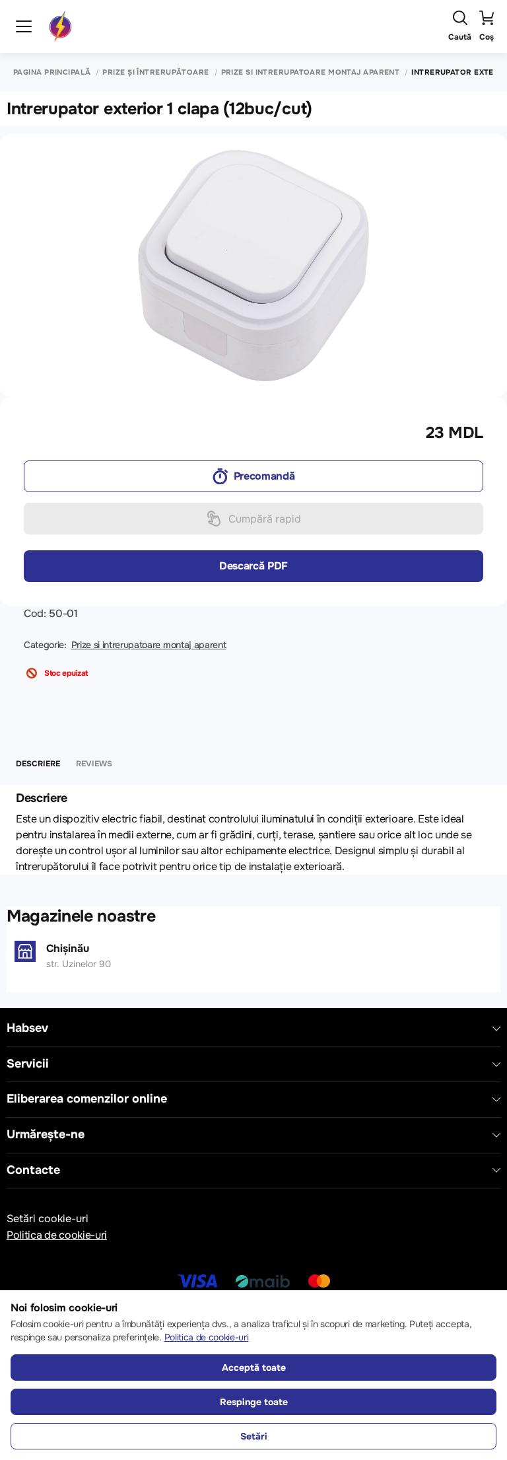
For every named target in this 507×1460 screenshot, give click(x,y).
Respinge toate (254, 1402)
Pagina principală (51, 72)
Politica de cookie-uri (57, 1235)
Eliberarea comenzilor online (87, 1099)
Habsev (27, 1028)
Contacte (33, 1170)
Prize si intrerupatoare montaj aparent (310, 72)
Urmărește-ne (45, 1135)
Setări (253, 1436)
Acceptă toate (254, 1367)
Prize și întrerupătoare (155, 72)
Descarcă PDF (253, 566)
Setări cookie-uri (47, 1218)
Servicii (28, 1064)
